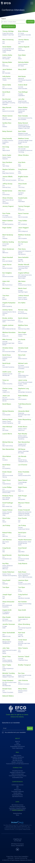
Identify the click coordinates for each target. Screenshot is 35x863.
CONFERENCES (17, 782)
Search (3, 18)
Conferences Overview (17, 785)
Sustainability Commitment (17, 746)
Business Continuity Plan (21, 858)
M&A (17, 752)
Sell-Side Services (17, 759)
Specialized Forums (17, 796)
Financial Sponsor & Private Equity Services (17, 764)
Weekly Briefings (17, 813)
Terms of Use (17, 856)
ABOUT (17, 738)
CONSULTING (17, 768)
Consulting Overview (17, 771)
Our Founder (17, 745)
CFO (17, 788)
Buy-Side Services (17, 760)
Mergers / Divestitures (17, 762)
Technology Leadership (17, 791)
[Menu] (32, 3)
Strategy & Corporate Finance (17, 772)
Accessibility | (25, 856)
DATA (17, 802)
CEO (17, 786)
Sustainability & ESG (17, 795)
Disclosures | (11, 858)
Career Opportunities (17, 748)
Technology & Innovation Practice (17, 776)
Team (17, 743)
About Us (17, 741)
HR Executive (17, 790)
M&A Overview (17, 755)
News (17, 815)
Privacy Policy (9, 856)
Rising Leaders (17, 793)
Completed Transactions (17, 757)
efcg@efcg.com (17, 839)
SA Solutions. (29, 860)
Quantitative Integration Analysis (17, 808)
